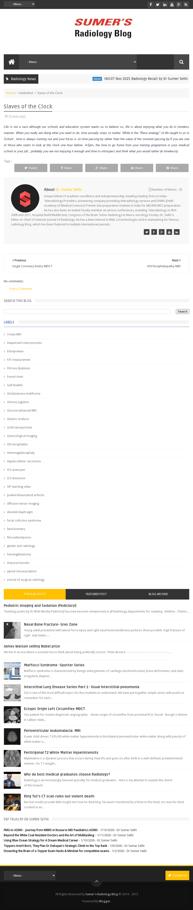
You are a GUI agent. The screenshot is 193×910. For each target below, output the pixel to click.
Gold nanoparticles (19, 427)
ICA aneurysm (16, 469)
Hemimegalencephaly (21, 453)
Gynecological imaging (22, 436)
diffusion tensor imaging (23, 503)
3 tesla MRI (14, 334)
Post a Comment (21, 288)
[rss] (186, 4)
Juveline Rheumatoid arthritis (25, 495)
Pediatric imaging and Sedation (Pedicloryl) (40, 606)
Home (10, 93)
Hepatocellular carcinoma (24, 461)
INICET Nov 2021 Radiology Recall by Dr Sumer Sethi (138, 79)
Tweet (32, 168)
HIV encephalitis (17, 444)
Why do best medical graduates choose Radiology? (67, 774)
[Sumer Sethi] (146, 232)
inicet (88, 79)
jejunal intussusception (22, 571)
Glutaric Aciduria (18, 419)
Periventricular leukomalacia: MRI (52, 731)
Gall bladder (15, 385)
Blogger (104, 901)
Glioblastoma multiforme (23, 393)
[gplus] (179, 4)
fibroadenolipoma (19, 537)
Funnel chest (15, 376)
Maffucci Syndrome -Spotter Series (54, 665)
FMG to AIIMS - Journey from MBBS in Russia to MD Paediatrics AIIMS (51, 830)
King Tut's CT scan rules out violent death (59, 796)
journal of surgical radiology (25, 579)
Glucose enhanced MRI (21, 410)
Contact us (179, 875)
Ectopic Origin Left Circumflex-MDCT (54, 709)
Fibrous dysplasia (18, 368)
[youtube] (172, 4)
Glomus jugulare (18, 402)
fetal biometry (16, 529)
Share (68, 168)
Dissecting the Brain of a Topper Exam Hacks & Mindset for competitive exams (56, 851)
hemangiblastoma (19, 554)
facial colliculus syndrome (24, 520)
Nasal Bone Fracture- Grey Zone (50, 624)
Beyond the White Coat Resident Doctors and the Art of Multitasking (49, 835)
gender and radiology (21, 546)
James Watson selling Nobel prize (32, 646)
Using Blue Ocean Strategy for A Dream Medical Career (41, 840)
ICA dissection (16, 478)
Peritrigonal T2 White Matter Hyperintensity (61, 752)
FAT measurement (18, 359)
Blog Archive (158, 594)
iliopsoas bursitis (18, 563)
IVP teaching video (19, 486)
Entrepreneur (15, 351)
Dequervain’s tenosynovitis (24, 343)
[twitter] (158, 4)
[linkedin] (165, 4)
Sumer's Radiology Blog (101, 894)
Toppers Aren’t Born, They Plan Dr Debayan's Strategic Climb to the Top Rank (55, 845)
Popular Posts (35, 594)
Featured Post (96, 594)
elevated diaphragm (20, 512)
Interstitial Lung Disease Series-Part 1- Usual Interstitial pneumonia (81, 687)
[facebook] (151, 4)
